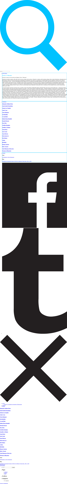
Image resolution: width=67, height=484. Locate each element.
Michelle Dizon (2, 464)
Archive (3, 403)
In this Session (4, 73)
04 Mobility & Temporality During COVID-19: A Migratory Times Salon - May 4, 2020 (16, 161)
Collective (3, 405)
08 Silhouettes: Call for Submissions (8, 157)
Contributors (4, 101)
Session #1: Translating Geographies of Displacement (13, 404)
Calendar (3, 153)
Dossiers (3, 406)
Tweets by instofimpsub (4, 483)
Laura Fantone (2, 465)
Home (5, 473)
